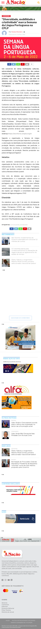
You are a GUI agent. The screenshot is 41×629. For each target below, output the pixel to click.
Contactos (5, 604)
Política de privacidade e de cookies (23, 620)
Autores (4, 603)
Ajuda (8, 620)
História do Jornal (8, 612)
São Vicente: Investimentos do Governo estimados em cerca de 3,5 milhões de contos (24, 239)
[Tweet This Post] (14, 64)
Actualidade (15, 224)
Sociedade (24, 224)
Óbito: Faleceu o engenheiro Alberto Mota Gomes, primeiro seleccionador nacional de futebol (23, 261)
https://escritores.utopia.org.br (20, 133)
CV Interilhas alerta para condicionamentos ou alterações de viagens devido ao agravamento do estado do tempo (24, 251)
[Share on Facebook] (9, 64)
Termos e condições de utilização (21, 622)
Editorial (5, 606)
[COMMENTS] (31, 64)
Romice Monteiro (17, 32)
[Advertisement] (20, 292)
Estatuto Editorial (8, 608)
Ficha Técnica (6, 610)
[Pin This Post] (22, 64)
